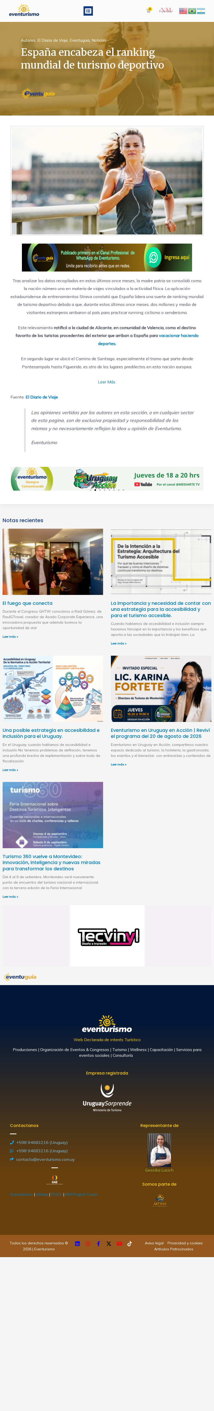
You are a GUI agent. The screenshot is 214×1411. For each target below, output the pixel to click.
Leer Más (107, 381)
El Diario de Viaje (52, 40)
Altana (42, 1194)
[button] (88, 11)
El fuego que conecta (27, 603)
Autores (28, 40)
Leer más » (10, 636)
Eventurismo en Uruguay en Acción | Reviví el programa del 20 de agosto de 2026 (160, 733)
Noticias (99, 40)
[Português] (192, 10)
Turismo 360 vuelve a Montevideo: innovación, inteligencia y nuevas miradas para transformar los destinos (51, 862)
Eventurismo (21, 1194)
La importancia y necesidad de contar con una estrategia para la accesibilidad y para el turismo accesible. (161, 609)
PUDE (56, 1194)
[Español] (201, 10)
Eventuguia (80, 40)
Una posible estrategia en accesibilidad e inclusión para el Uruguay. (51, 733)
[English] (183, 10)
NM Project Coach (82, 1194)
